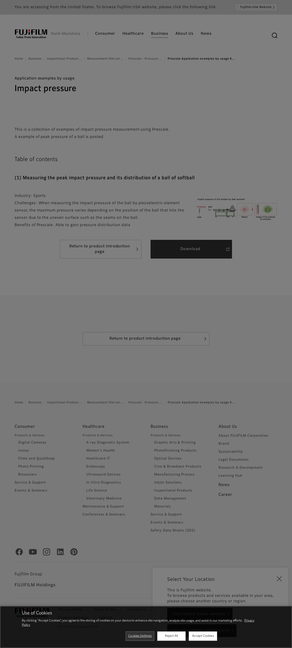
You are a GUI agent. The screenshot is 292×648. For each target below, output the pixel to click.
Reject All (171, 636)
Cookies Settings (140, 636)
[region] (146, 627)
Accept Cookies (203, 636)
